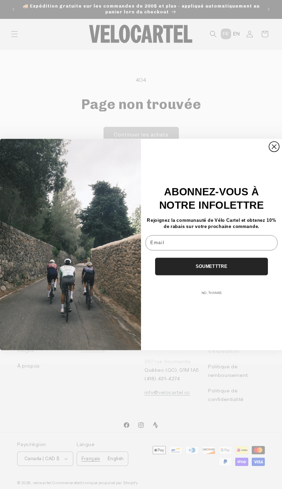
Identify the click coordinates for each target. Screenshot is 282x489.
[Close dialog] (274, 147)
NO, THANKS (211, 293)
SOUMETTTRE (211, 266)
